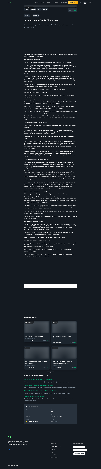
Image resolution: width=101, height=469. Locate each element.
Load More (50, 372)
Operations (36, 15)
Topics (48, 2)
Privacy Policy (53, 454)
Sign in (90, 2)
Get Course (50, 286)
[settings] (80, 2)
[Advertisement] (50, 40)
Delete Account (54, 457)
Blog (42, 2)
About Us (52, 449)
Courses (37, 2)
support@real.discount (78, 443)
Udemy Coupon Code (55, 446)
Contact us (53, 443)
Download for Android (79, 446)
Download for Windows (79, 453)
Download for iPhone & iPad (80, 450)
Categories (55, 2)
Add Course (64, 2)
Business (27, 15)
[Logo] (9, 2)
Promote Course (73, 2)
